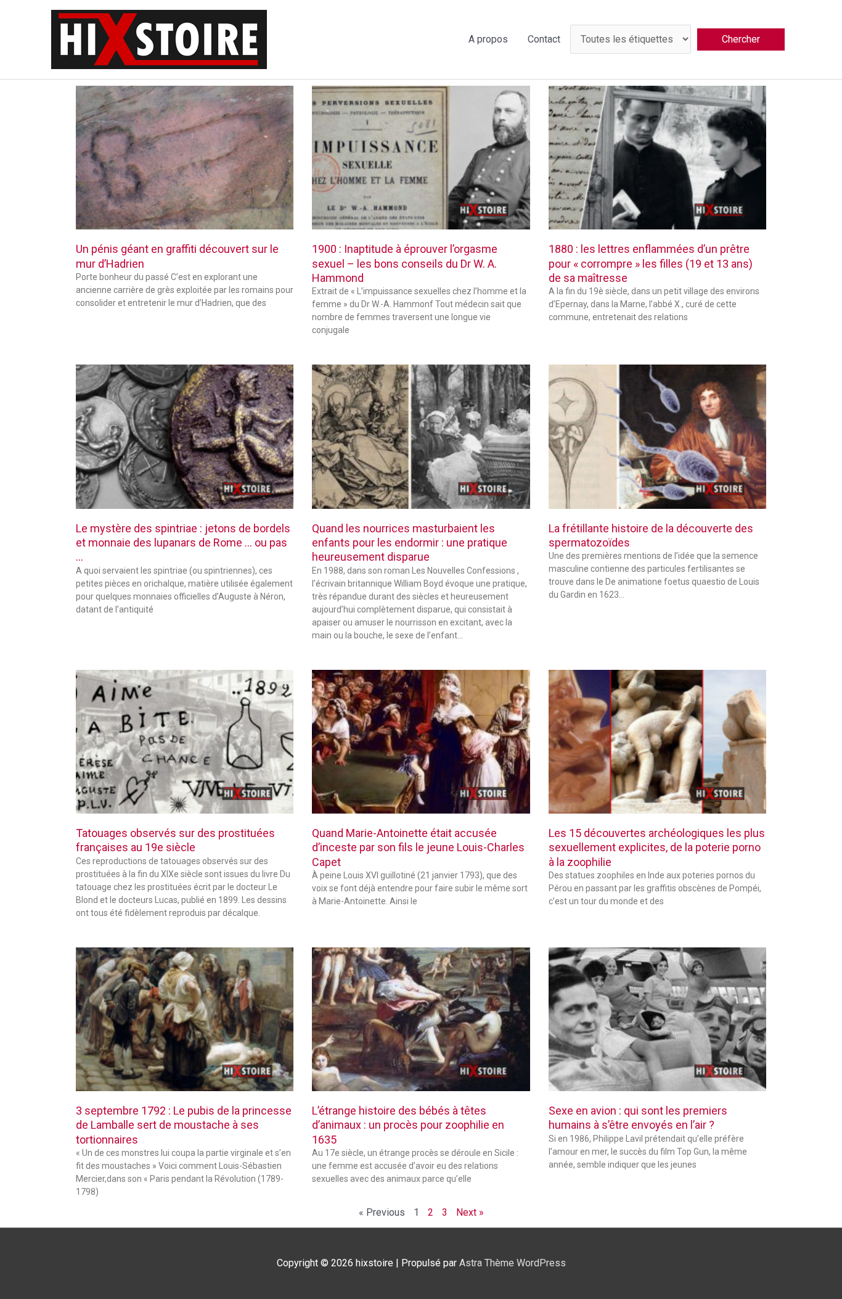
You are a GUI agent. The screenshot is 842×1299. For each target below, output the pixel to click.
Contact (544, 39)
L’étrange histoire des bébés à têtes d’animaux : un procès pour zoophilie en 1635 (408, 1125)
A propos (488, 39)
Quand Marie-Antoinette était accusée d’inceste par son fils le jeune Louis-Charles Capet (418, 847)
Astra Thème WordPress (512, 1263)
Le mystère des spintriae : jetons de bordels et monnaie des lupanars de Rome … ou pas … (183, 543)
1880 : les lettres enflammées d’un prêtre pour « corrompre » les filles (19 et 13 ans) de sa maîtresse (651, 263)
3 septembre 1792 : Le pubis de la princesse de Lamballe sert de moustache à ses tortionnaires (184, 1125)
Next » (470, 1212)
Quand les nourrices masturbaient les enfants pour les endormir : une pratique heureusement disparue (409, 543)
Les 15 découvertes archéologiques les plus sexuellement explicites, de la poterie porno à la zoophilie (657, 847)
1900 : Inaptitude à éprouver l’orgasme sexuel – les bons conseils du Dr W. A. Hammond (404, 263)
